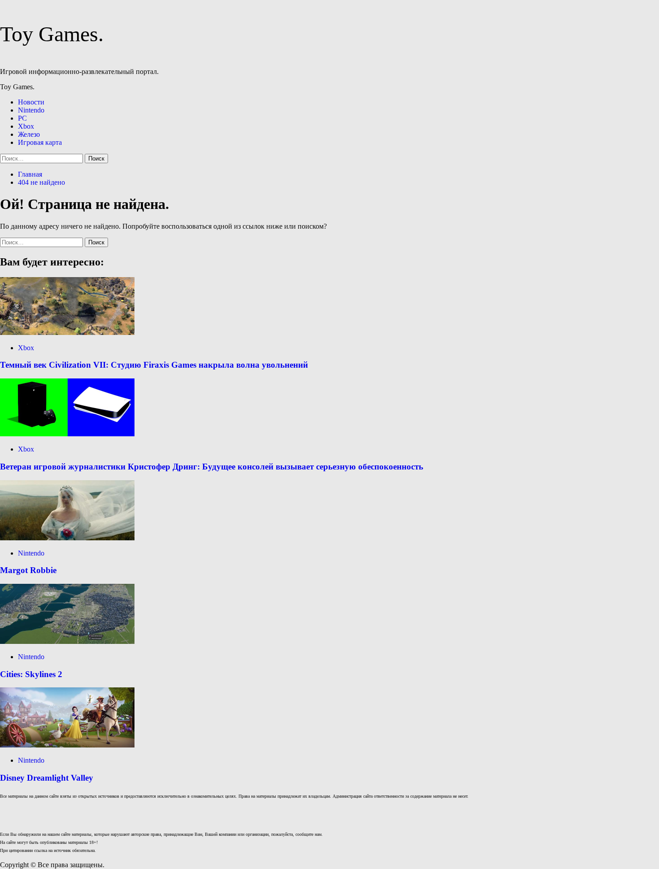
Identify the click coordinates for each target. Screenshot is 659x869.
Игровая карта (40, 142)
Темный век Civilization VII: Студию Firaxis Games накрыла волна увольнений (154, 364)
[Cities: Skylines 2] (67, 641)
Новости (31, 102)
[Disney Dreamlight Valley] (67, 745)
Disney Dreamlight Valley (46, 777)
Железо (29, 134)
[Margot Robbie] (67, 538)
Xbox (26, 126)
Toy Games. (52, 34)
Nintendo (31, 110)
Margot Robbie (28, 570)
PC (22, 118)
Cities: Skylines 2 (31, 674)
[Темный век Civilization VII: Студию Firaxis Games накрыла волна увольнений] (67, 332)
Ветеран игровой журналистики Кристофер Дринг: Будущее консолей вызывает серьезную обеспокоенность (211, 466)
